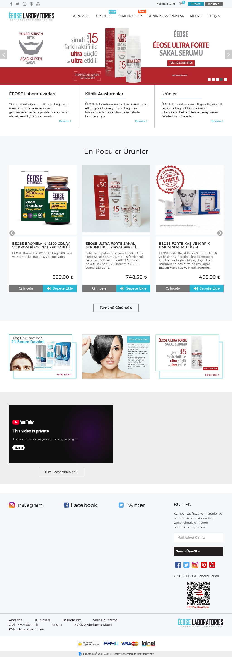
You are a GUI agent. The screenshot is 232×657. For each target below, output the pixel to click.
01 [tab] (209, 79)
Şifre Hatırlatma (105, 620)
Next (228, 54)
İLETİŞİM (214, 16)
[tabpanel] (116, 54)
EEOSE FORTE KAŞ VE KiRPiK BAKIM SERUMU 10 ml (184, 245)
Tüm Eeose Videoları (60, 472)
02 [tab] (213, 79)
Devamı (64, 121)
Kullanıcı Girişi (166, 3)
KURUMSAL (81, 16)
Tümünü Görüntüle (116, 308)
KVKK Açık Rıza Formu (26, 629)
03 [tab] (217, 79)
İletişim (56, 624)
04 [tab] (221, 79)
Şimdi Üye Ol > (188, 551)
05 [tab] (225, 79)
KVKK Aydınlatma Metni (93, 624)
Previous (3, 54)
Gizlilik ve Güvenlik (23, 624)
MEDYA (196, 16)
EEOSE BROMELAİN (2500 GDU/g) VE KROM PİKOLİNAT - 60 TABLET (41, 245)
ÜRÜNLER (104, 16)
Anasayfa (16, 620)
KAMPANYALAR (130, 16)
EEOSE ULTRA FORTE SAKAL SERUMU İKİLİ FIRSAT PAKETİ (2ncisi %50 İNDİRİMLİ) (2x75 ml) (114, 245)
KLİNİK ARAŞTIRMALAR (166, 16)
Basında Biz (72, 620)
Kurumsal (42, 620)
